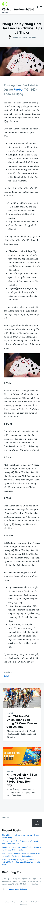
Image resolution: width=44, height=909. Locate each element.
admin (15, 37)
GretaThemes (21, 904)
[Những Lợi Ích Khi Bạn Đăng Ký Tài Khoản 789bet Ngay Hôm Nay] (22, 756)
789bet (18, 89)
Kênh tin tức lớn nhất (17, 9)
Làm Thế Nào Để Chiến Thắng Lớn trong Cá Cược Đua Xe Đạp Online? (22, 721)
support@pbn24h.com (18, 889)
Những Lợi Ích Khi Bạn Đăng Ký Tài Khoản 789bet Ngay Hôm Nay (22, 780)
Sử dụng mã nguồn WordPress (15, 902)
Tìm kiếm (5, 818)
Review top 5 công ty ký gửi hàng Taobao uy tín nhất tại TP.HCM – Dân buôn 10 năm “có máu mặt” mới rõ (21, 862)
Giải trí (6, 676)
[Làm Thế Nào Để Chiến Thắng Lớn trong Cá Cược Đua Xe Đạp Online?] (22, 698)
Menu (41, 7)
